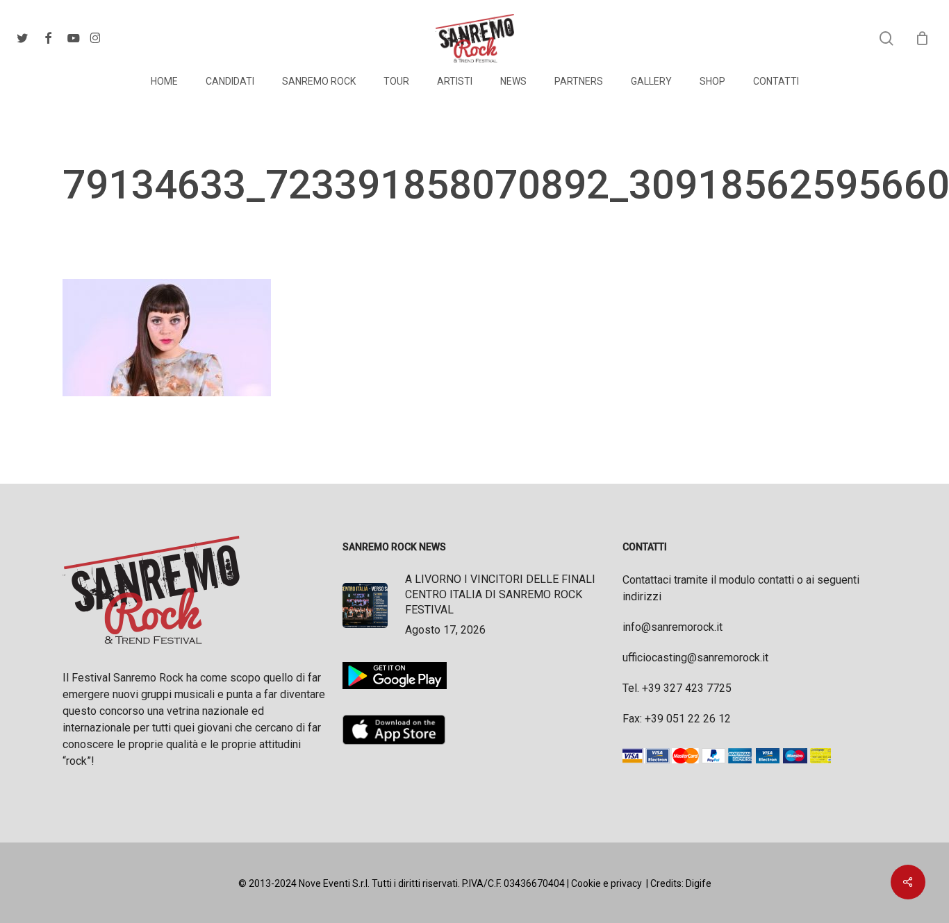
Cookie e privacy (606, 883)
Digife (698, 883)
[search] (886, 38)
